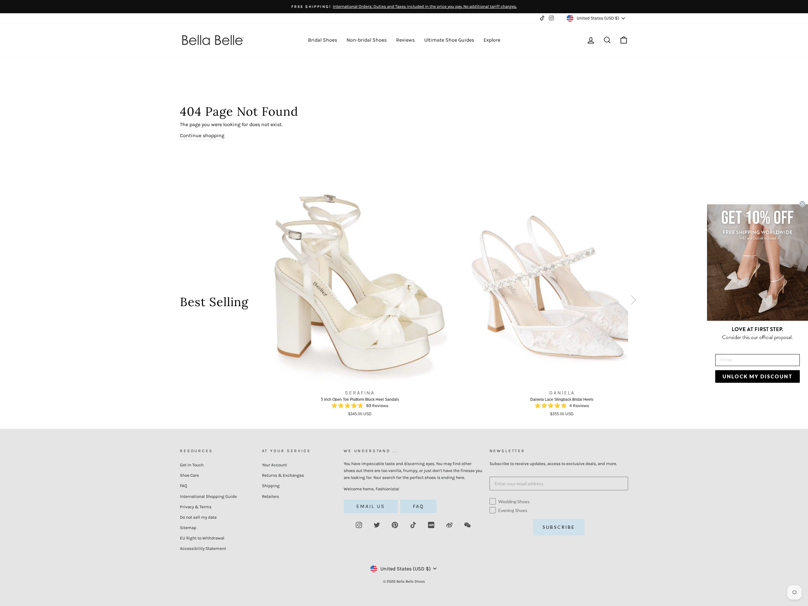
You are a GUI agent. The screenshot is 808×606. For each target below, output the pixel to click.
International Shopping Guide (208, 496)
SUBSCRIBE (559, 527)
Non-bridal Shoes (367, 40)
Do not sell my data (198, 517)
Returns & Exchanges (283, 475)
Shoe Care (189, 475)
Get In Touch (192, 465)
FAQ (183, 485)
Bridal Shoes (322, 40)
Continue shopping (202, 135)
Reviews (405, 40)
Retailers (270, 496)
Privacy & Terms (195, 506)
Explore (492, 40)
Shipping (271, 485)
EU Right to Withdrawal (202, 538)
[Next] (634, 301)
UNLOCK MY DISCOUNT (757, 376)
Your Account (274, 465)
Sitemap (188, 527)
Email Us (370, 506)
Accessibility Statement (203, 548)
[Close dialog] (802, 204)
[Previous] (255, 304)
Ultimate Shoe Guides (449, 40)
